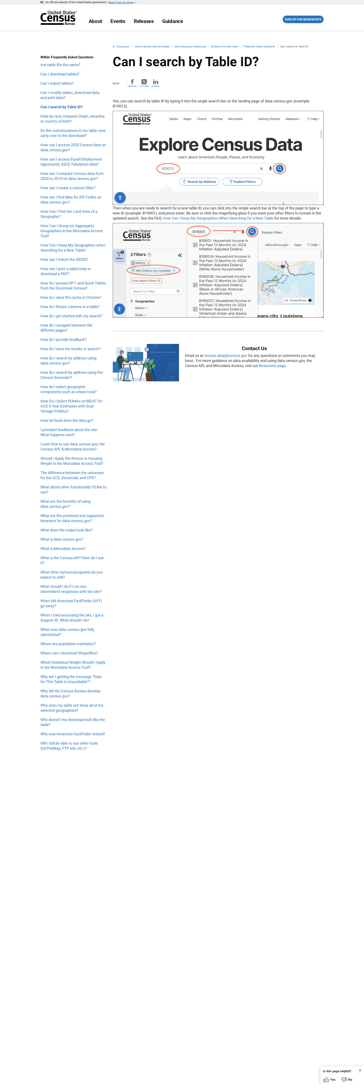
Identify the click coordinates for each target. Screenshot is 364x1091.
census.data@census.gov (225, 355)
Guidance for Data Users (225, 46)
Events (117, 21)
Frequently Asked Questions (260, 46)
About (95, 21)
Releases (144, 21)
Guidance (172, 21)
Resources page (272, 365)
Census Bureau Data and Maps (152, 46)
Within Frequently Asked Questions (67, 57)
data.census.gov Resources (190, 46)
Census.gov (123, 46)
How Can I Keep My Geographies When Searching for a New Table (218, 218)
